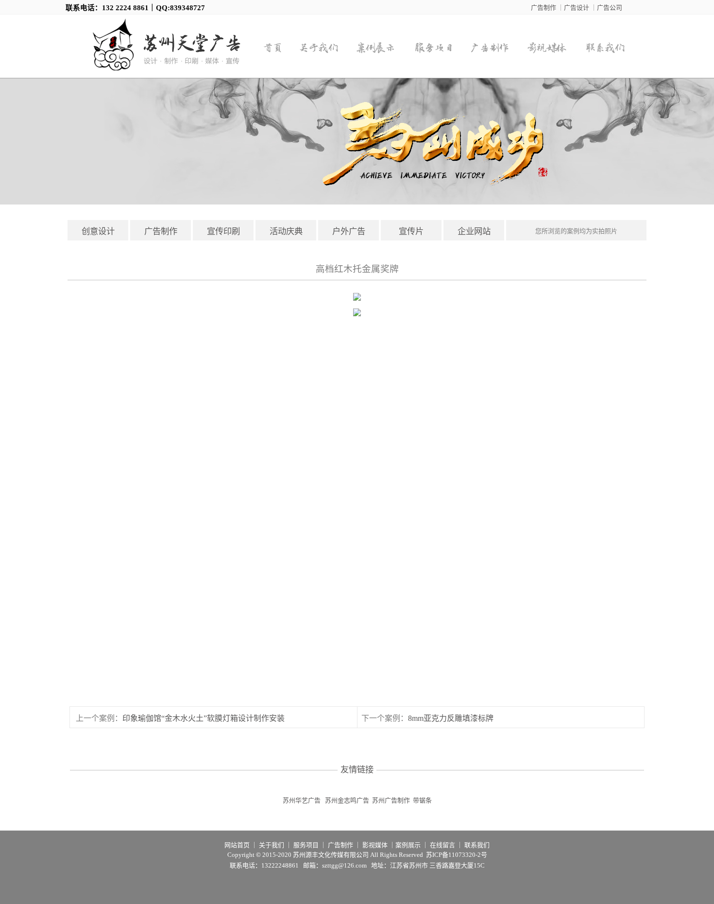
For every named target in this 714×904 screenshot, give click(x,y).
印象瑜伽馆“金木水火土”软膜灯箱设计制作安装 (203, 718)
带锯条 (422, 800)
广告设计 (576, 7)
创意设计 (98, 231)
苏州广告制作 (391, 800)
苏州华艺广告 (302, 800)
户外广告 (348, 231)
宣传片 (411, 231)
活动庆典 (286, 231)
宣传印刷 (223, 231)
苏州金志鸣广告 (347, 800)
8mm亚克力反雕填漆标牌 (450, 718)
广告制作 (543, 7)
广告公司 (609, 7)
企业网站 (474, 231)
